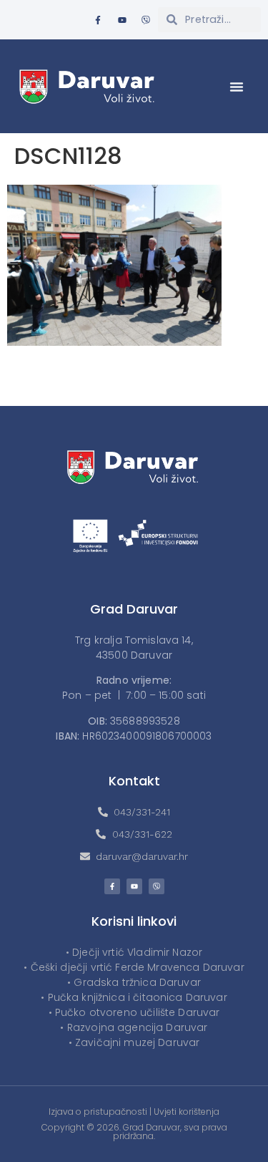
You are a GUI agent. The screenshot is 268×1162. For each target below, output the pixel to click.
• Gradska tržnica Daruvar (134, 982)
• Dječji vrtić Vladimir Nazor (134, 952)
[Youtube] (122, 20)
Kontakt (134, 781)
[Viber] (146, 20)
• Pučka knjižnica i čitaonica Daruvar (134, 997)
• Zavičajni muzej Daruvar (134, 1042)
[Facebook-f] (98, 20)
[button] (236, 86)
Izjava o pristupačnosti (98, 1111)
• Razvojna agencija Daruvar (133, 1027)
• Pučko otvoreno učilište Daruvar (134, 1012)
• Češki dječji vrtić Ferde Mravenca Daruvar (134, 967)
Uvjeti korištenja (186, 1111)
